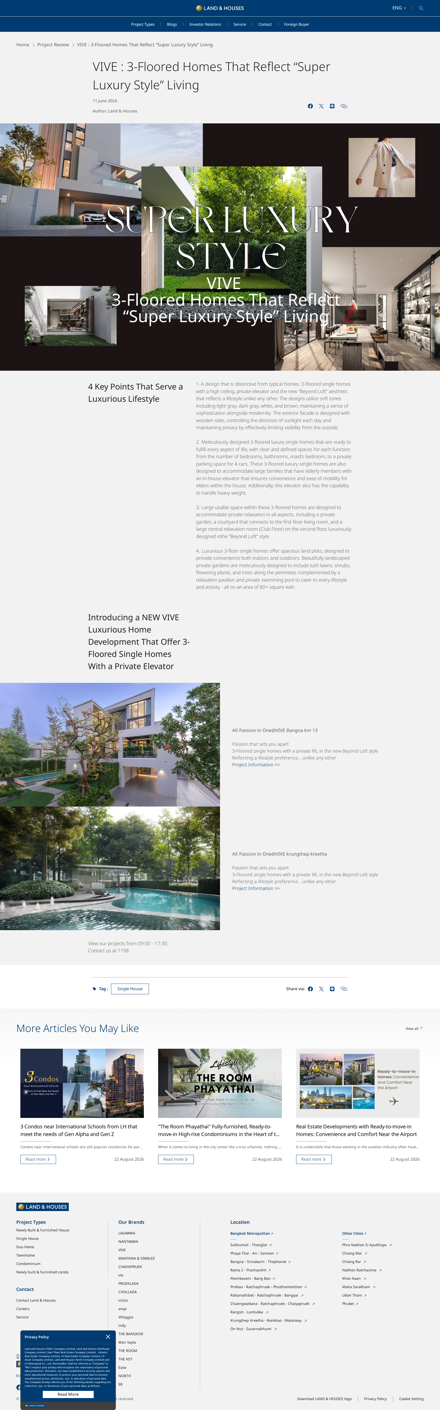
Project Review (53, 45)
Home (22, 45)
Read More (68, 1394)
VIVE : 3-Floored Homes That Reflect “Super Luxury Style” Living (145, 45)
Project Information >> (256, 764)
